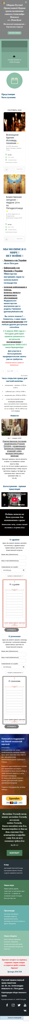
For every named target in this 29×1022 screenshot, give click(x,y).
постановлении (13, 342)
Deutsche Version (14, 33)
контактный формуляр (12, 322)
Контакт (14, 853)
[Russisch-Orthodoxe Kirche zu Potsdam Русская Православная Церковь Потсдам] (3, 4)
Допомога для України (15, 260)
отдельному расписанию (15, 401)
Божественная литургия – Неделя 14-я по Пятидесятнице (14, 202)
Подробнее (19, 169)
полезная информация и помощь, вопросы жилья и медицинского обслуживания (15, 292)
